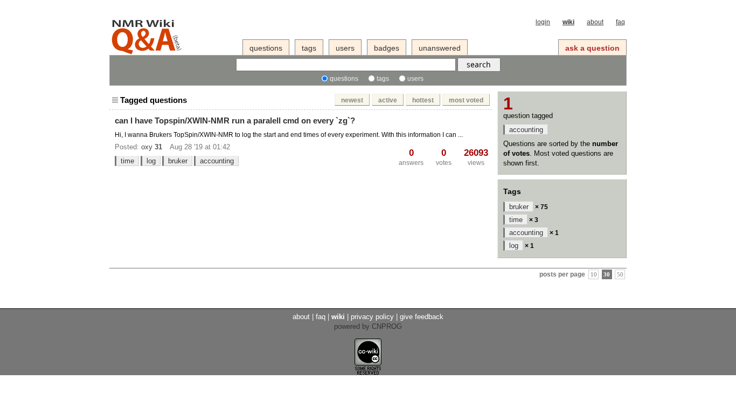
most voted (466, 100)
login (543, 22)
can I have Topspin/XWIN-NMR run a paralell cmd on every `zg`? (235, 120)
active (387, 100)
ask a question (592, 48)
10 (594, 275)
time (127, 161)
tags (309, 48)
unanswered (440, 48)
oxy (146, 147)
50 (620, 275)
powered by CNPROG (368, 326)
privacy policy (372, 317)
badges (386, 48)
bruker (178, 161)
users (345, 48)
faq (620, 22)
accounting (217, 161)
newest (352, 100)
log (151, 161)
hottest (423, 100)
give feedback (421, 317)
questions (265, 48)
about (595, 22)
